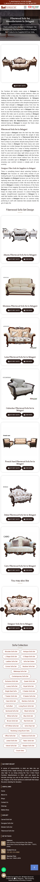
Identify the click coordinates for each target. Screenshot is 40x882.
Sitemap (4, 806)
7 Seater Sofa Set (11, 696)
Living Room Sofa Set (26, 706)
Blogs (3, 798)
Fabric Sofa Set (28, 741)
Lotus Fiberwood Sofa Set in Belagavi (20, 357)
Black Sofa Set (29, 711)
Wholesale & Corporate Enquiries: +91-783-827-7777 (20, 3)
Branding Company (26, 880)
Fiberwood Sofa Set (7, 831)
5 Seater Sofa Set (29, 691)
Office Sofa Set (10, 736)
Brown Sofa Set (12, 721)
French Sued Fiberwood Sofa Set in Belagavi (20, 462)
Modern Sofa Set (6, 827)
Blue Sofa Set (28, 716)
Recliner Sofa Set (29, 666)
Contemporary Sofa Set (20, 676)
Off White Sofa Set (12, 726)
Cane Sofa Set (11, 701)
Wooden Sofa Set (11, 651)
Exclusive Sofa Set (11, 681)
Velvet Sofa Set (11, 746)
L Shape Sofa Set (11, 656)
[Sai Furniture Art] (9, 7)
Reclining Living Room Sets (20, 731)
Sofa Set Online (29, 661)
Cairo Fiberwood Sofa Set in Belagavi (20, 566)
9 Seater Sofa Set (29, 696)
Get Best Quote (20, 85)
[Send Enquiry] (3, 875)
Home (3, 791)
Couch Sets (20, 751)
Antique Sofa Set (29, 651)
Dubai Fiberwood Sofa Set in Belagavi (20, 515)
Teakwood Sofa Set (28, 736)
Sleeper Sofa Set (28, 746)
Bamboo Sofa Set (28, 701)
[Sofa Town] (33, 7)
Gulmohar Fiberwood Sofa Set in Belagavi (20, 409)
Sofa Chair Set (30, 726)
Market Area (5, 810)
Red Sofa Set (28, 721)
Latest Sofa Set (11, 741)
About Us (4, 795)
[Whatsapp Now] (3, 869)
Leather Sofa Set (11, 661)
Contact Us (4, 802)
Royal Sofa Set (28, 686)
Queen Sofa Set (29, 681)
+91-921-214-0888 (13, 852)
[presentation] (2, 609)
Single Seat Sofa (11, 691)
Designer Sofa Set (7, 823)
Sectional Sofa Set (11, 711)
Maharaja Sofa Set (20, 671)
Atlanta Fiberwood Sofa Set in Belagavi (20, 255)
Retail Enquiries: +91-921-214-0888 (21, 1)
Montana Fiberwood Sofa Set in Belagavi (20, 306)
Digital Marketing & (14, 880)
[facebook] (34, 867)
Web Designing (29, 878)
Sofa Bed (9, 706)
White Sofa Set (12, 716)
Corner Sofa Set (11, 666)
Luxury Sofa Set (11, 686)
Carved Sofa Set (6, 819)
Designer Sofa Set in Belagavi (20, 624)
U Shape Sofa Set (29, 656)
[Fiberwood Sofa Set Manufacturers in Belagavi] (19, 63)
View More (29, 259)
